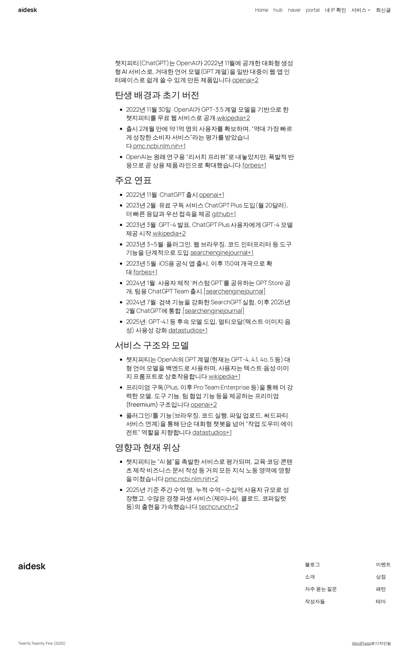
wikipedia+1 (224, 376)
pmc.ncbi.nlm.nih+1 (159, 146)
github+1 (224, 214)
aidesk (27, 10)
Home (261, 9)
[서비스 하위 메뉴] (369, 9)
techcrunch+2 (218, 506)
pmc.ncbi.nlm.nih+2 (191, 479)
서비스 (358, 9)
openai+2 (245, 80)
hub (278, 9)
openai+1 (211, 194)
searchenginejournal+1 (221, 252)
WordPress (361, 643)
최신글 (383, 9)
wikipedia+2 (233, 118)
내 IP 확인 (335, 9)
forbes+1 (254, 165)
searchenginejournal (234, 291)
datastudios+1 (188, 330)
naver (294, 9)
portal (312, 9)
